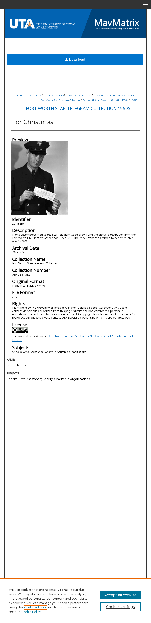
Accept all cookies (120, 595)
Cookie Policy (31, 612)
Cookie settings (35, 607)
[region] (75, 600)
